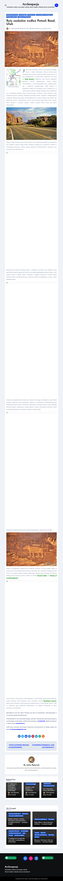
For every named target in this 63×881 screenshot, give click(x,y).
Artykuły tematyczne (15, 833)
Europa (11, 835)
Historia (43, 832)
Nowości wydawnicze (15, 813)
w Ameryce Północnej (24, 17)
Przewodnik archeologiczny (44, 14)
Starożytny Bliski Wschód (16, 816)
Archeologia (22, 14)
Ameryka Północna (12, 14)
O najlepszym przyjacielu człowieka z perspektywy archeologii (12, 787)
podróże (37, 28)
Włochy (37, 837)
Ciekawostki (47, 783)
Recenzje (25, 813)
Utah (49, 28)
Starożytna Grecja (49, 785)
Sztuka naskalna (11, 17)
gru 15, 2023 (30, 794)
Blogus (36, 878)
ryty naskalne (43, 28)
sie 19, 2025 (12, 794)
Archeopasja (30, 4)
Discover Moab (42, 575)
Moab (33, 28)
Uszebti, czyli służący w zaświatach (30, 789)
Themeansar (43, 878)
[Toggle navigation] (5, 5)
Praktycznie (31, 14)
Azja (24, 833)
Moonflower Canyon (49, 701)
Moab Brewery (29, 79)
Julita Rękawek (15, 28)
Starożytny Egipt (31, 784)
